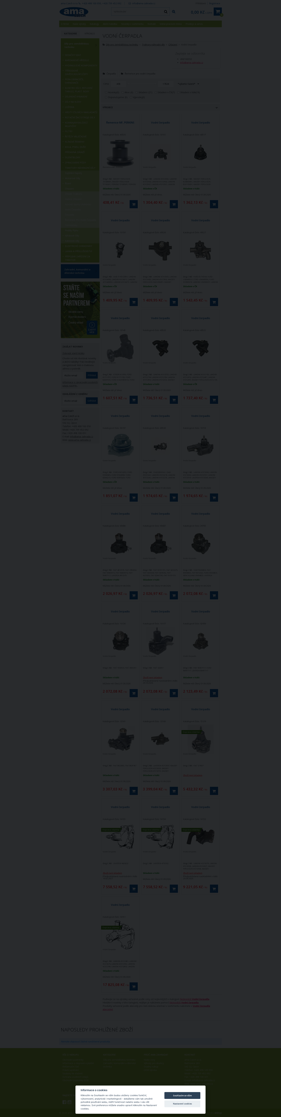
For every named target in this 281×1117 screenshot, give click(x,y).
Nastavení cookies (182, 1103)
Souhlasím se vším (182, 1095)
